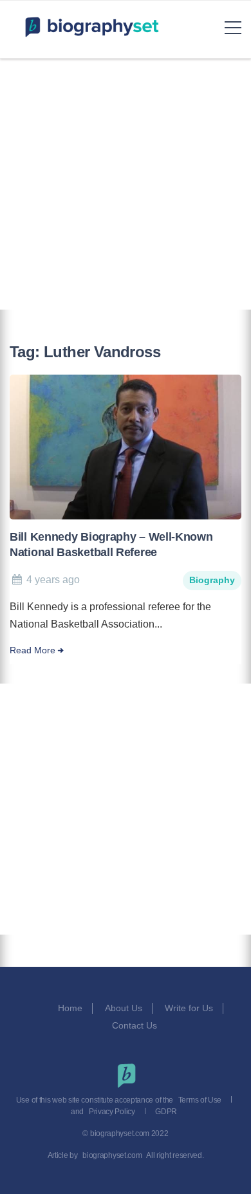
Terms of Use (199, 1100)
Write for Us (189, 1008)
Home (70, 1008)
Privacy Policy (112, 1111)
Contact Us (136, 1025)
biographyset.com (112, 1155)
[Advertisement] (125, 184)
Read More (32, 650)
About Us (123, 1008)
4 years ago (53, 579)
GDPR (166, 1111)
